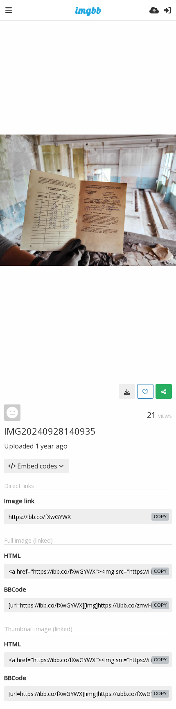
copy (160, 516)
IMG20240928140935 (50, 431)
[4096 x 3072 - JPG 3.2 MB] (127, 391)
